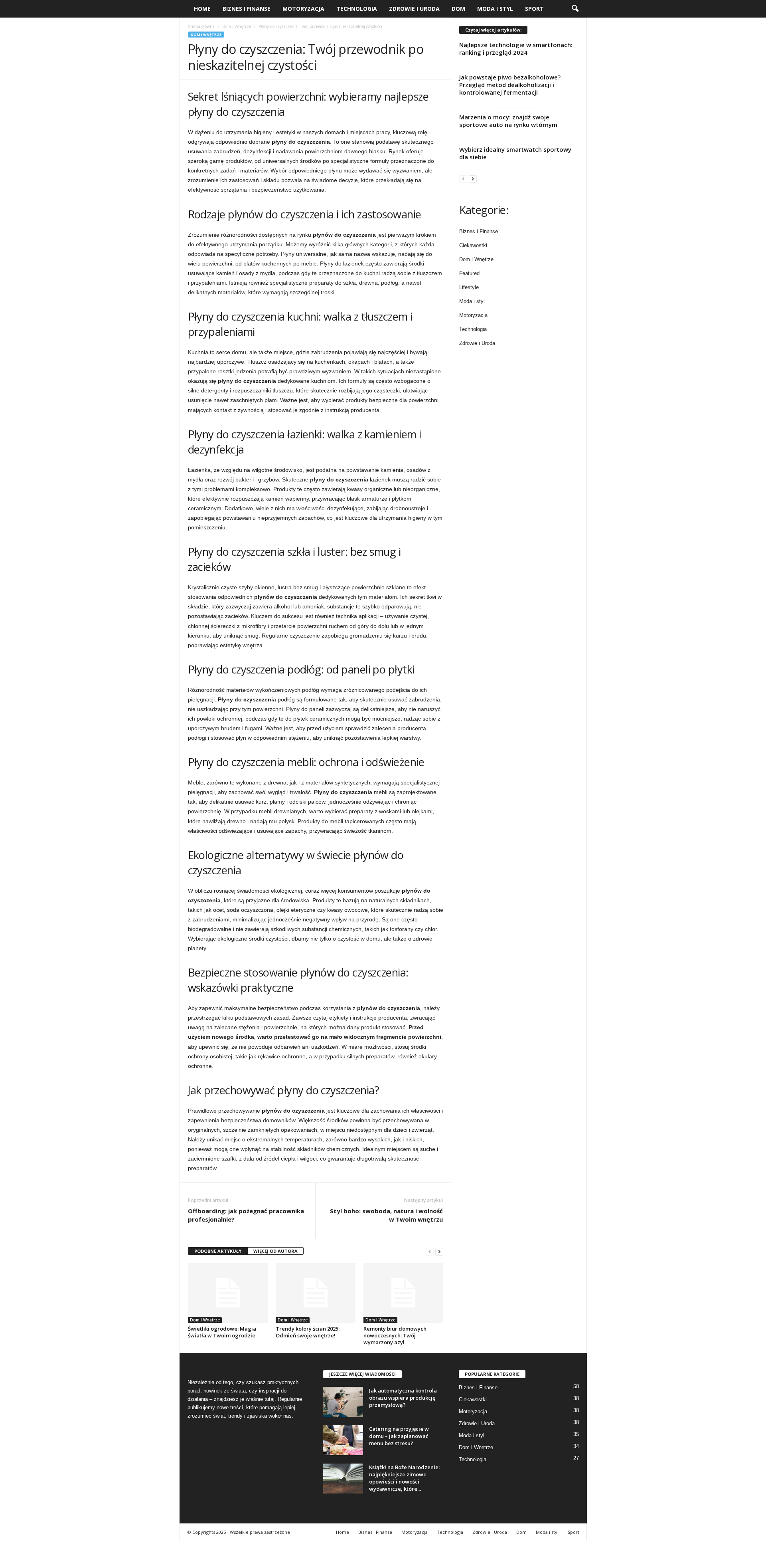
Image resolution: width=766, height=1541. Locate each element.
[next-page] (439, 1251)
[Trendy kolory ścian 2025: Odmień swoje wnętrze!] (315, 1293)
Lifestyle (469, 287)
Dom (458, 8)
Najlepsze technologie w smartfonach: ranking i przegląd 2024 (516, 48)
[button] (575, 9)
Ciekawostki (473, 245)
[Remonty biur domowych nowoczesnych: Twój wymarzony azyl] (403, 1293)
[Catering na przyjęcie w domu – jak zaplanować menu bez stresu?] (343, 1440)
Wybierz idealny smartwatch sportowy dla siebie (515, 153)
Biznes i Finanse (246, 8)
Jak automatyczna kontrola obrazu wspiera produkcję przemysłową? (403, 1397)
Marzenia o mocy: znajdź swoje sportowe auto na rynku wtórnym (508, 121)
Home (202, 8)
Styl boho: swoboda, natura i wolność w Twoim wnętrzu (386, 1215)
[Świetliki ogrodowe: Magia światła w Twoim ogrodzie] (228, 1293)
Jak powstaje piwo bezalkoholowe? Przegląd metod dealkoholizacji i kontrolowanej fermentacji (510, 84)
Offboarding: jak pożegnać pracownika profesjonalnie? (246, 1215)
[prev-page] (430, 1251)
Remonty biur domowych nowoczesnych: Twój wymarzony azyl (394, 1335)
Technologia (356, 8)
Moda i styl (495, 8)
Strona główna (201, 26)
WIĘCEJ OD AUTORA (275, 1251)
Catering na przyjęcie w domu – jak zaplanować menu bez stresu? (399, 1436)
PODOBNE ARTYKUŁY (217, 1251)
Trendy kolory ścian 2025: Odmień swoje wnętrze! (308, 1332)
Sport (534, 8)
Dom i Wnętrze (236, 26)
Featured (469, 273)
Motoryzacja (303, 8)
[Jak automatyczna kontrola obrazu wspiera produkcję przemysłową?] (343, 1402)
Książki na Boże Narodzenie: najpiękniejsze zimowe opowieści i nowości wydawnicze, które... (404, 1478)
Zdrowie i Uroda (414, 8)
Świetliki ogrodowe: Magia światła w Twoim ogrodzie (222, 1332)
